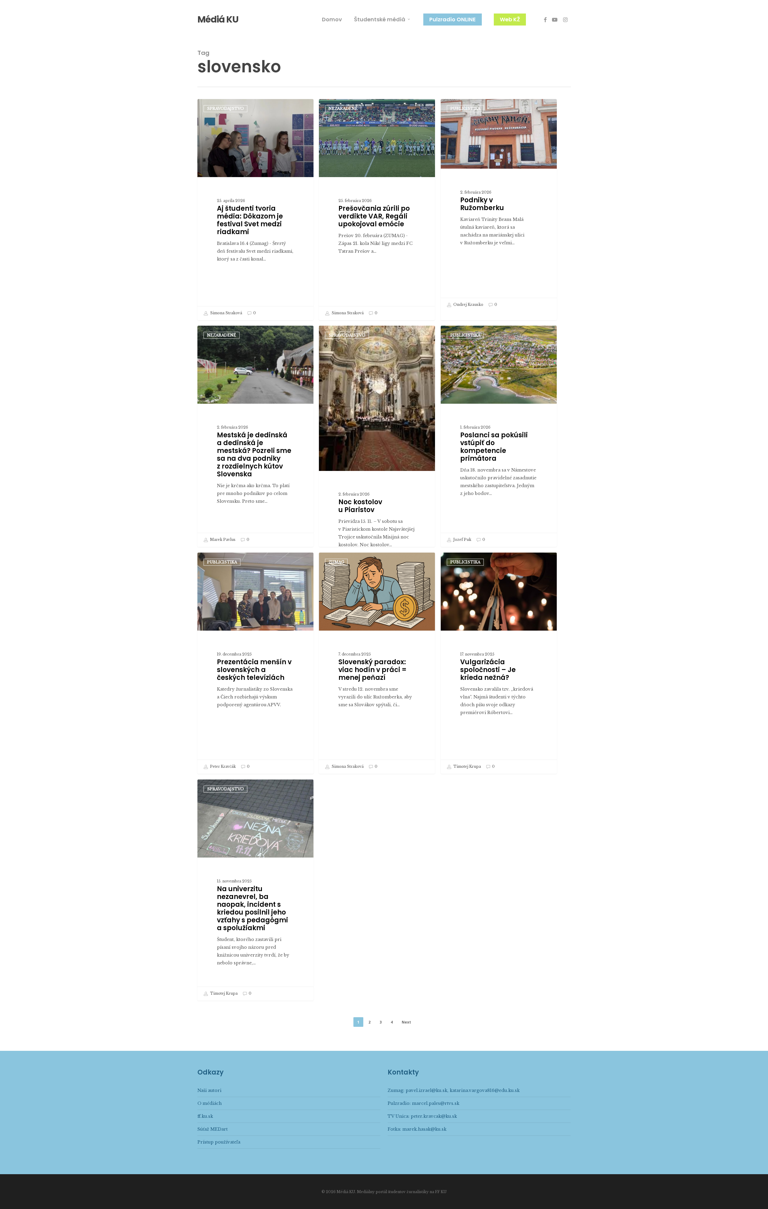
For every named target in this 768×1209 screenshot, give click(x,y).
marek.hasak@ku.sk (424, 1129)
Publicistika (465, 108)
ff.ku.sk (205, 1116)
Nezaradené (343, 108)
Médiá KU (217, 19)
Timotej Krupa (466, 766)
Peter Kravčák (222, 766)
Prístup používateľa (218, 1142)
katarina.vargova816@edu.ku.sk (485, 1090)
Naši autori (209, 1090)
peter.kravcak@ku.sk (434, 1116)
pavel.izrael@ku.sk (426, 1090)
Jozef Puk (461, 539)
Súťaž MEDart (212, 1129)
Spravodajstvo (225, 108)
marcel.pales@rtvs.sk (435, 1103)
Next (406, 1022)
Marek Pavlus (222, 539)
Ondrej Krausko (467, 304)
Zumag (336, 562)
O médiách (209, 1103)
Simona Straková (225, 313)
